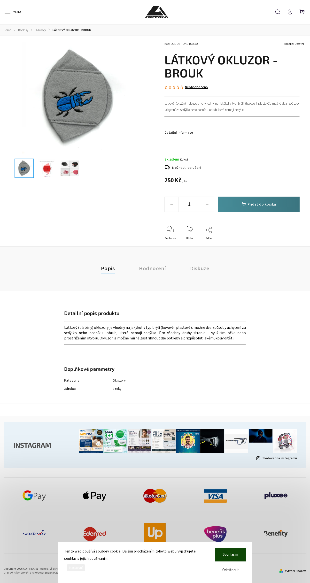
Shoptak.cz (52, 573)
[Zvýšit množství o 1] (207, 204)
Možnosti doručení (186, 167)
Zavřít (284, 245)
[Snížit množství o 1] (171, 204)
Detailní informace (178, 132)
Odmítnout (230, 570)
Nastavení (76, 567)
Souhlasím (230, 554)
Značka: (294, 44)
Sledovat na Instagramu (280, 458)
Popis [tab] (108, 268)
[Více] (7, 12)
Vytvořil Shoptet (295, 571)
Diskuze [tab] (199, 268)
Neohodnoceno (196, 87)
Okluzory (119, 380)
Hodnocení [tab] (152, 268)
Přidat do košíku (262, 204)
